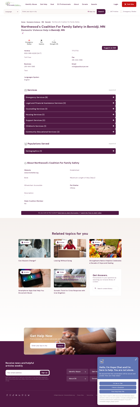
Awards (94, 4)
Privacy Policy (80, 395)
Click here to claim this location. (68, 213)
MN (43, 22)
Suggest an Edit (110, 48)
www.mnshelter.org (31, 173)
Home (23, 22)
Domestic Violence (33, 22)
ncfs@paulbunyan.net (80, 66)
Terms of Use (90, 395)
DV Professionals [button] (64, 4)
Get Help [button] (43, 4)
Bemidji (48, 22)
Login (116, 4)
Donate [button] (85, 4)
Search (101, 11)
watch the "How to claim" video (91, 213)
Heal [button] (52, 4)
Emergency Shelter (129, 11)
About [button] (76, 4)
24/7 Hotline (114, 11)
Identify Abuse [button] (31, 4)
